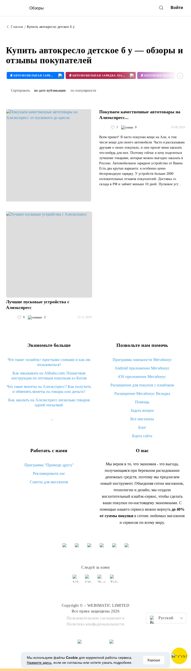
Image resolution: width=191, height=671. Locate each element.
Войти (177, 7)
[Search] (161, 7)
